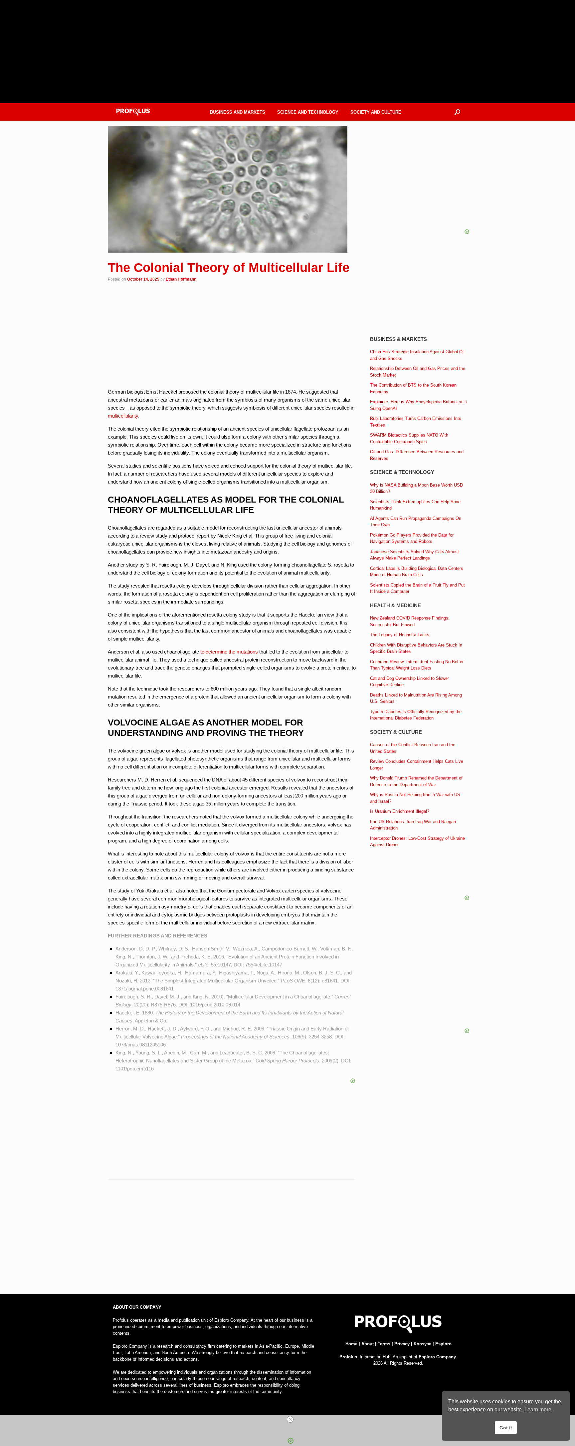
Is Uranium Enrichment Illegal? (399, 811)
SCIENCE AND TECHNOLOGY (307, 112)
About (367, 1343)
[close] (290, 1419)
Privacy (402, 1343)
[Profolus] (133, 112)
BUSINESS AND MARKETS (237, 112)
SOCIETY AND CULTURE (375, 112)
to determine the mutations (229, 652)
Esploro (443, 1343)
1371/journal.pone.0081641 (144, 988)
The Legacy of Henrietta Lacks (399, 634)
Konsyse (422, 1343)
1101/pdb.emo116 (134, 1068)
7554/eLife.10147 (263, 964)
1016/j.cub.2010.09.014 (215, 1004)
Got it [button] (505, 1427)
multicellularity (123, 416)
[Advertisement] (232, 1239)
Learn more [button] (537, 1409)
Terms (384, 1343)
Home (351, 1343)
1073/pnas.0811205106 (140, 1044)
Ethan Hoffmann (181, 279)
